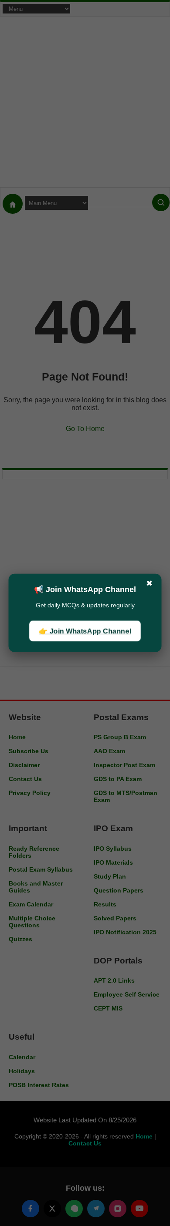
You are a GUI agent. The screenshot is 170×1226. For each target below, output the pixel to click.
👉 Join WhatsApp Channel (84, 631)
